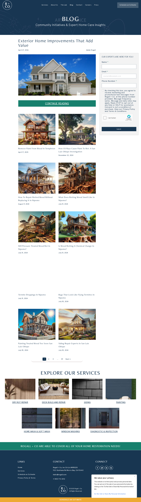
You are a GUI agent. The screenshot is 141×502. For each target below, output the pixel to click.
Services (21, 471)
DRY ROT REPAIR (20, 402)
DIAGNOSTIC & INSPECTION (104, 431)
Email (105, 71)
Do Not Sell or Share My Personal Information (110, 494)
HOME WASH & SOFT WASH (37, 431)
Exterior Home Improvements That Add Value (55, 43)
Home (20, 467)
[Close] (134, 476)
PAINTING (120, 402)
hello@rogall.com (59, 475)
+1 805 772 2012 (59, 479)
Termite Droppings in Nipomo (32, 294)
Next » (68, 359)
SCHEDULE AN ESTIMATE (71, 500)
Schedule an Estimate (26, 474)
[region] (114, 486)
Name (105, 62)
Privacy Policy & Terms (27, 478)
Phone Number (109, 81)
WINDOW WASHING (70, 431)
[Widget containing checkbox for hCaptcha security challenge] (117, 118)
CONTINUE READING (57, 103)
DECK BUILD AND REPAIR (53, 402)
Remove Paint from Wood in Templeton (36, 148)
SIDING (87, 402)
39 (62, 359)
